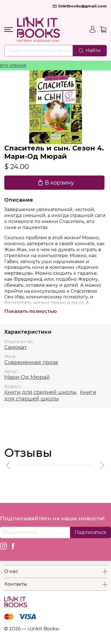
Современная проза (31, 362)
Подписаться (90, 532)
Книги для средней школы (40, 392)
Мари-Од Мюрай (27, 377)
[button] (8, 465)
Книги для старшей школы (50, 395)
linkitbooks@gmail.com (82, 6)
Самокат (15, 347)
